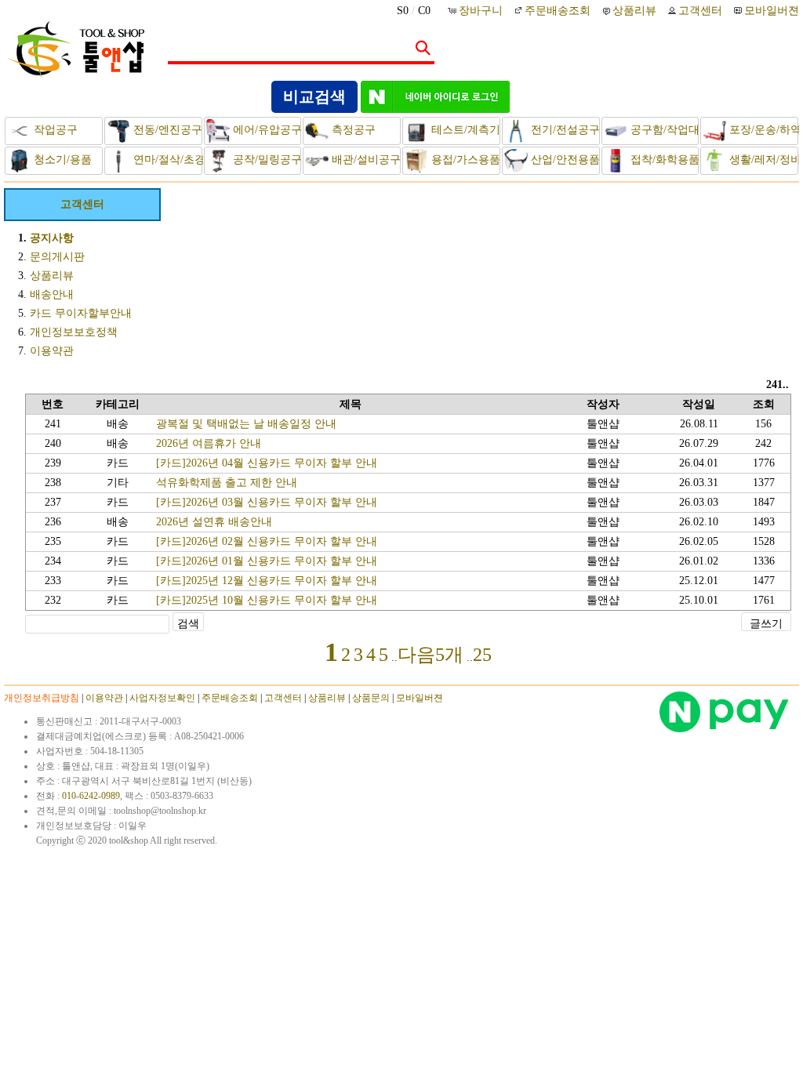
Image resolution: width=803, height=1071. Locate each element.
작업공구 (54, 130)
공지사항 (52, 238)
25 (482, 654)
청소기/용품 (61, 159)
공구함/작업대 (663, 130)
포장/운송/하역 (762, 130)
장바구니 (482, 10)
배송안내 (52, 294)
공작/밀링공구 (266, 159)
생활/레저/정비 (762, 159)
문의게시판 (57, 257)
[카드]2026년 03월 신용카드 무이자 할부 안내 (266, 502)
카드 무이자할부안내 (81, 313)
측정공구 (352, 130)
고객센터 (700, 10)
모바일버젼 (771, 10)
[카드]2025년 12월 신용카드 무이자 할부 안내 (266, 580)
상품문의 (371, 697)
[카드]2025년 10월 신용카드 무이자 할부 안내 (266, 600)
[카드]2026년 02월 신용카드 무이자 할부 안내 (266, 541)
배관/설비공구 (365, 159)
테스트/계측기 (464, 130)
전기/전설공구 (564, 130)
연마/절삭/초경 (166, 159)
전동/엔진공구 (166, 130)
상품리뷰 (634, 10)
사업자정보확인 (162, 697)
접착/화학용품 (663, 159)
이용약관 (52, 351)
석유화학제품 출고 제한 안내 (226, 482)
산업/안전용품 (564, 159)
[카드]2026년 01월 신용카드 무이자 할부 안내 (266, 561)
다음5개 (430, 654)
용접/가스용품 (464, 159)
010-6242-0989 (91, 795)
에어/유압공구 (266, 130)
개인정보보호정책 (74, 332)
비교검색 (314, 96)
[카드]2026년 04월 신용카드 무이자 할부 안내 (266, 463)
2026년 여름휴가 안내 (208, 443)
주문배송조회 (557, 10)
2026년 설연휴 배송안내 (214, 522)
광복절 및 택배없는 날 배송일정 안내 (246, 424)
